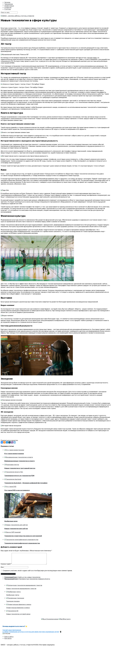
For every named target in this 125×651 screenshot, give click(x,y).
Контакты (7, 638)
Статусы (7, 9)
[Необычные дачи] (28, 517)
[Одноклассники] (4, 442)
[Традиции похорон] (15, 598)
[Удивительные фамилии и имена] (18, 604)
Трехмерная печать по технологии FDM (19, 476)
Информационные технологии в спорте (19, 461)
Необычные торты (12, 595)
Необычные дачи (10, 521)
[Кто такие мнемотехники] (14, 450)
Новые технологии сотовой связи (18, 614)
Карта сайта (8, 637)
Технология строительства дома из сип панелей (23, 536)
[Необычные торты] (13, 592)
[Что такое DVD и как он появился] (10, 486)
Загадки (7, 2)
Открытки (7, 7)
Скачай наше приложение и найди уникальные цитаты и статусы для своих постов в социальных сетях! (31, 631)
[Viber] (12, 442)
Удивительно (9, 6)
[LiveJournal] (9, 442)
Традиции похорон (13, 601)
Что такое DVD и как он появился (17, 490)
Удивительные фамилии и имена (18, 608)
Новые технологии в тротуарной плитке (19, 468)
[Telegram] (15, 442)
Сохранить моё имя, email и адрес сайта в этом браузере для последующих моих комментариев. (37, 570)
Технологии (8, 4)
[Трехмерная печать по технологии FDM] (13, 472)
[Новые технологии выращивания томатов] (24, 585)
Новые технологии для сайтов (16, 528)
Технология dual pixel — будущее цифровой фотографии (25, 483)
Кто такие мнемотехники (14, 453)
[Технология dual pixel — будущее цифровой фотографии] (12, 479)
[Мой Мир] (7, 442)
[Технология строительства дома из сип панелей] (12, 532)
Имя (2, 567)
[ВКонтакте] (2, 442)
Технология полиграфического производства (22, 543)
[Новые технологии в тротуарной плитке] (11, 464)
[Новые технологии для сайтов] (16, 525)
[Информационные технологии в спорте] (18, 457)
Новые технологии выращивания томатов (21, 588)
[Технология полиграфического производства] (21, 539)
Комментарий (6, 564)
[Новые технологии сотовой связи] (12, 611)
